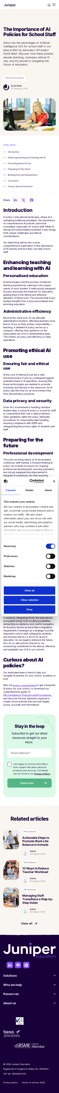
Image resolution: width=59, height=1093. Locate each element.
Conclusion (14, 181)
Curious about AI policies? (21, 186)
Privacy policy (10, 1082)
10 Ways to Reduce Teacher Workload (35, 870)
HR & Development (14, 78)
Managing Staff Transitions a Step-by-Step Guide (37, 899)
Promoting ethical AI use (20, 163)
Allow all (29, 590)
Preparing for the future (19, 169)
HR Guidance (30, 831)
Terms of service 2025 (33, 1082)
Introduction (14, 152)
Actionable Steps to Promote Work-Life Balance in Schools (35, 841)
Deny (29, 609)
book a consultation (24, 685)
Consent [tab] (11, 490)
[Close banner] (54, 481)
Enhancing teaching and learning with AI (27, 157)
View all (26, 923)
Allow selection (29, 600)
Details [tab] (30, 490)
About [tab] (48, 490)
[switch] (50, 556)
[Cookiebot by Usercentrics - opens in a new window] (32, 481)
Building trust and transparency (23, 175)
